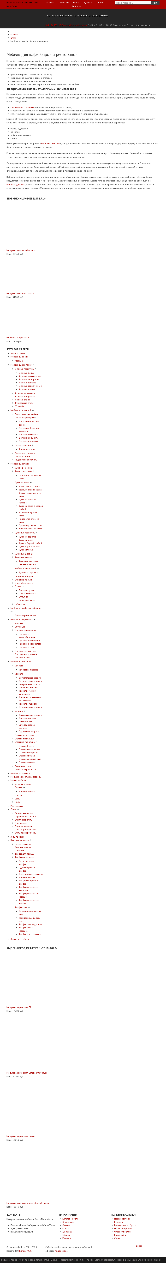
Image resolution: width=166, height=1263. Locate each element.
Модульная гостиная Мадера (21, 250)
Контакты (76, 6)
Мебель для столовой (25, 568)
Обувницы (20, 626)
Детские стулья (26, 590)
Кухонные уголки (23, 557)
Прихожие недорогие (30, 640)
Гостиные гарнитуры (24, 368)
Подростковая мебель (26, 459)
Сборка (100, 2)
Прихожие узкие (27, 647)
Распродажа (17, 805)
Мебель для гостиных (21, 364)
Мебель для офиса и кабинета (26, 608)
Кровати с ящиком (28, 703)
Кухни (73, 15)
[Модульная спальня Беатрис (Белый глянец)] (36, 1171)
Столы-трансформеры (25, 832)
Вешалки (19, 623)
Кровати (19, 673)
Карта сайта (120, 1234)
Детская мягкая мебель (26, 414)
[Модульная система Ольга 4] (24, 273)
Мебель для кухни (20, 463)
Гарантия (118, 1222)
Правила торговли (123, 1228)
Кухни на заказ (22, 482)
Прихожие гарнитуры (25, 629)
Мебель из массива (20, 773)
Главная (50, 2)
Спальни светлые (27, 755)
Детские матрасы (27, 718)
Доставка (88, 2)
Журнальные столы (24, 402)
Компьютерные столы (25, 615)
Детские (103, 15)
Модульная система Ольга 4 (20, 293)
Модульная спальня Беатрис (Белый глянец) (28, 1203)
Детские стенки (22, 456)
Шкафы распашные (24, 857)
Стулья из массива (27, 593)
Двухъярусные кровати (30, 681)
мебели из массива (50, 143)
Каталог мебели (70, 1218)
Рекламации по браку (125, 1225)
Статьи (117, 1238)
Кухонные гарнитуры (25, 532)
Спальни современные (30, 758)
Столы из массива (23, 826)
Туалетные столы (23, 766)
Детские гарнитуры (24, 417)
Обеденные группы (24, 576)
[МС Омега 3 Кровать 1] (24, 317)
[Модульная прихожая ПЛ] (33, 977)
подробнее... (61, 1250)
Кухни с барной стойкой (30, 543)
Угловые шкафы (27, 877)
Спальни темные (27, 762)
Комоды (19, 665)
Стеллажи (19, 850)
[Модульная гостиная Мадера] (30, 224)
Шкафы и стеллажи (20, 840)
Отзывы (66, 1225)
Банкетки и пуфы (23, 784)
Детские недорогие (29, 441)
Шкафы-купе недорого (30, 924)
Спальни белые (26, 745)
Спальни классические (29, 749)
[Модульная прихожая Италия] (34, 1106)
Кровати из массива (28, 687)
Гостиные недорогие (29, 379)
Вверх (139, 1245)
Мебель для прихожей (22, 619)
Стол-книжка (21, 823)
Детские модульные (25, 453)
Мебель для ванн (19, 356)
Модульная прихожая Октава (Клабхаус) (26, 1072)
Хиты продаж (17, 836)
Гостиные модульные (25, 396)
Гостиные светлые (27, 382)
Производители (122, 1218)
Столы (13, 809)
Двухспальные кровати (30, 677)
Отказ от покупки (122, 1231)
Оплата (76, 2)
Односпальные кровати (30, 707)
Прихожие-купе (22, 657)
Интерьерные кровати (30, 684)
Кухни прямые (26, 539)
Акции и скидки (18, 353)
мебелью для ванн (15, 184)
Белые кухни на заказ (29, 486)
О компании (64, 2)
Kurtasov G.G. (25, 1250)
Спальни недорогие (28, 752)
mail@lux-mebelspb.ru (76, 25)
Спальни (93, 15)
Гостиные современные (30, 385)
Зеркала (19, 360)
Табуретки (20, 604)
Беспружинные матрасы (30, 715)
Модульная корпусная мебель (26, 776)
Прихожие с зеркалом (30, 643)
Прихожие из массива (25, 651)
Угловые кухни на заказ (30, 528)
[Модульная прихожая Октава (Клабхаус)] (35, 1041)
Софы (17, 798)
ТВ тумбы (19, 406)
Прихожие (63, 15)
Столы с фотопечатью (25, 829)
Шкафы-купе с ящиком (30, 934)
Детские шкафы (23, 844)
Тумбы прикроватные (25, 769)
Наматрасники (25, 721)
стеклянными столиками (22, 107)
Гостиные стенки (22, 399)
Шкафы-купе (21, 907)
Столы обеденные (24, 582)
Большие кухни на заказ (30, 489)
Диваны (18, 787)
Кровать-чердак (27, 449)
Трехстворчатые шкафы (31, 874)
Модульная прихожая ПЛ (18, 1007)
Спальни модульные (25, 738)
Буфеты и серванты (28, 572)
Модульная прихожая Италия (21, 1136)
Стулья (18, 586)
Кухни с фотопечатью (29, 546)
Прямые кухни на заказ (30, 525)
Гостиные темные (27, 389)
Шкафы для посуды (24, 853)
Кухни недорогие (27, 536)
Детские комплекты (28, 437)
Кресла (18, 795)
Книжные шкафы (23, 847)
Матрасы (19, 711)
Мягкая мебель (18, 780)
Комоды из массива (28, 669)
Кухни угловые (26, 549)
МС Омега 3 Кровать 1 (17, 337)
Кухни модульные (23, 471)
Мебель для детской (21, 410)
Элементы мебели (20, 938)
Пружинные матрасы (29, 731)
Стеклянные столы (23, 819)
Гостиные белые (27, 372)
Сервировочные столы (26, 816)
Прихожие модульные (26, 654)
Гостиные (82, 15)
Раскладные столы (24, 813)
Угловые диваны (27, 791)
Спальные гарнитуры (25, 741)
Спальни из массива (24, 735)
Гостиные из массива (25, 393)
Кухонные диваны (24, 553)
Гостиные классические (30, 376)
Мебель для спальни (21, 661)
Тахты (17, 801)
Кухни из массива (23, 467)
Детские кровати (23, 445)
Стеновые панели (23, 579)
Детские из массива (28, 434)
